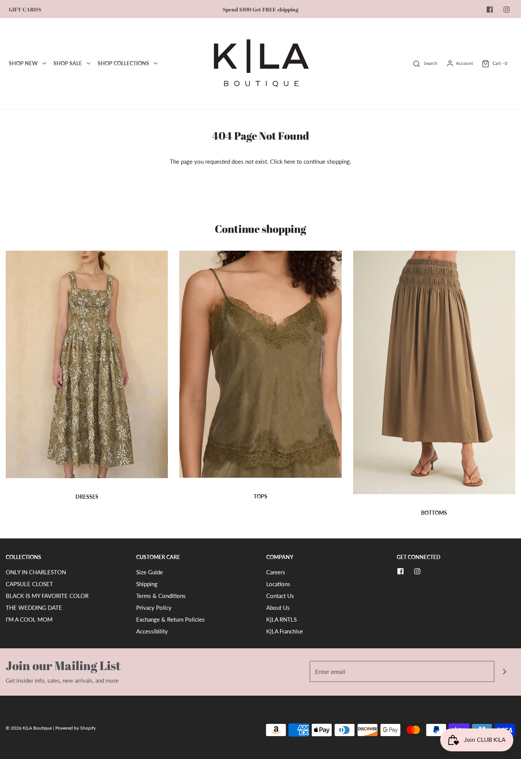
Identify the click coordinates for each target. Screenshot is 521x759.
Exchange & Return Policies (170, 619)
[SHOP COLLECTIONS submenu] (155, 63)
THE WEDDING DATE (34, 607)
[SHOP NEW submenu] (44, 63)
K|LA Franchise (284, 631)
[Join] (504, 671)
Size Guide (149, 572)
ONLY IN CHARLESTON (36, 572)
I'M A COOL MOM (29, 619)
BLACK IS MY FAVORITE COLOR (47, 595)
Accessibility (152, 631)
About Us (278, 607)
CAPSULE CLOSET (29, 583)
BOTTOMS (434, 512)
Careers (275, 572)
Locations (278, 583)
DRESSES (87, 496)
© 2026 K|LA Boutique (29, 728)
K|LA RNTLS (281, 619)
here (289, 161)
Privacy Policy (154, 607)
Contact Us (280, 595)
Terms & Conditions (161, 595)
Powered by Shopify (75, 728)
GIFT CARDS (25, 9)
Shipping (147, 583)
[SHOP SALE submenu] (88, 63)
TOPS (260, 496)
